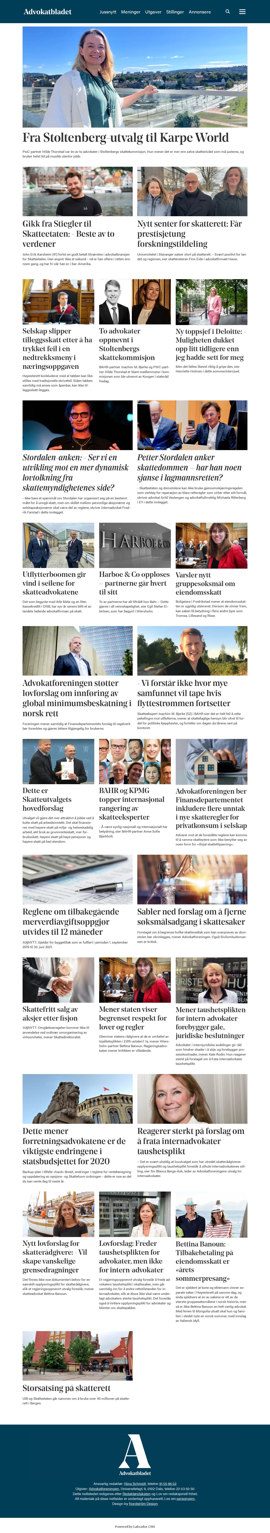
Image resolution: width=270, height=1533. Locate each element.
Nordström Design (143, 1503)
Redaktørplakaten (137, 1493)
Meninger (130, 11)
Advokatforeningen (104, 1488)
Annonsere (200, 11)
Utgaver (153, 11)
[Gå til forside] (59, 11)
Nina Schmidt (135, 1483)
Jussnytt (108, 11)
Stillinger (175, 11)
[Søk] (227, 11)
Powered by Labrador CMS (135, 1527)
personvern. (186, 1498)
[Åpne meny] (242, 11)
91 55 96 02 (168, 1483)
